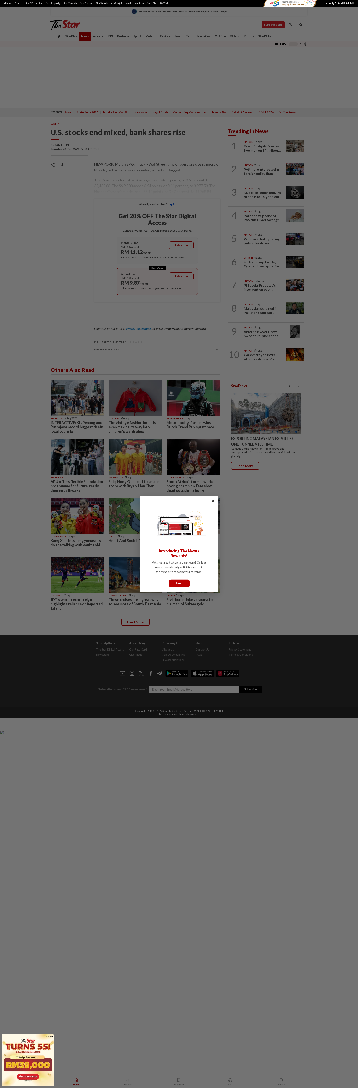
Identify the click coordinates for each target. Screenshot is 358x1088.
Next (179, 583)
